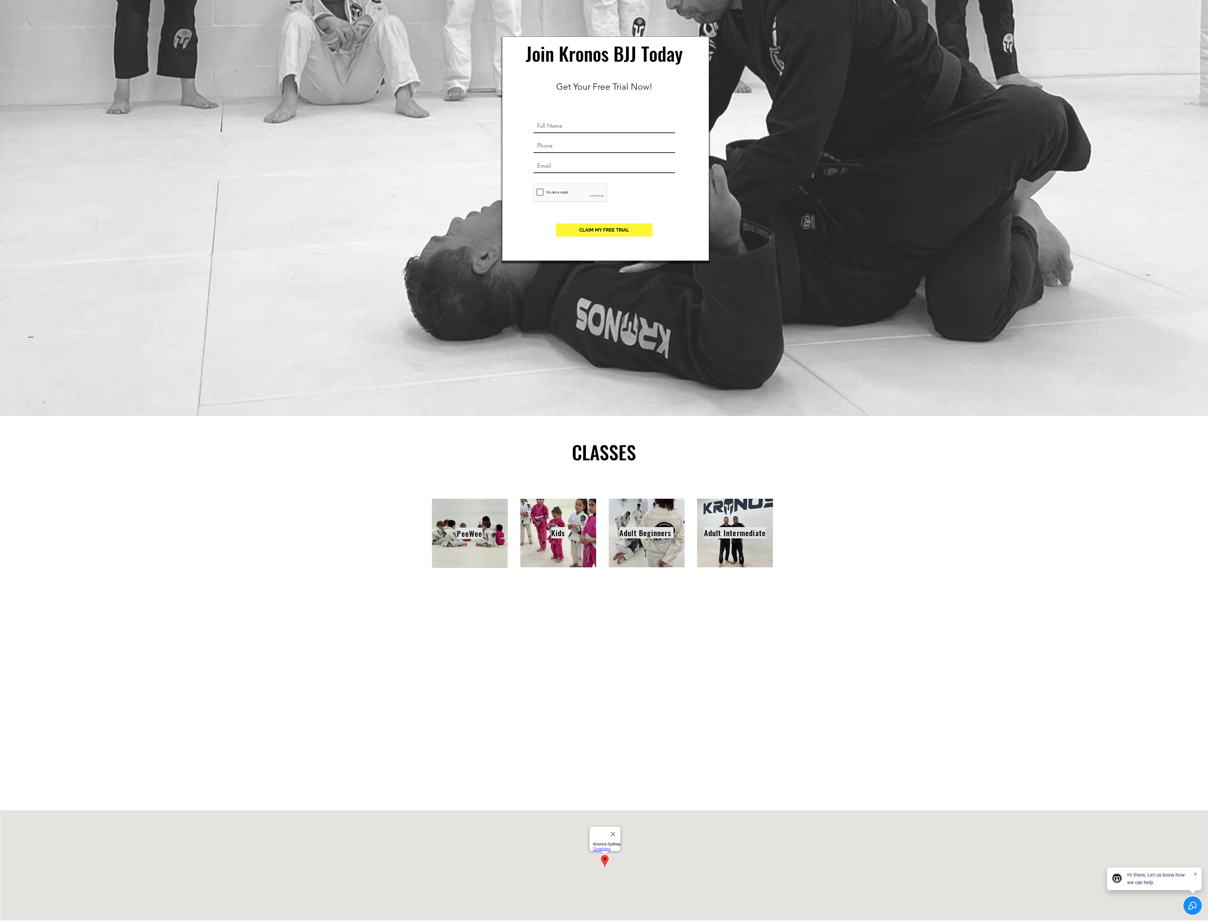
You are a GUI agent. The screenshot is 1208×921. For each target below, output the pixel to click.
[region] (470, 533)
